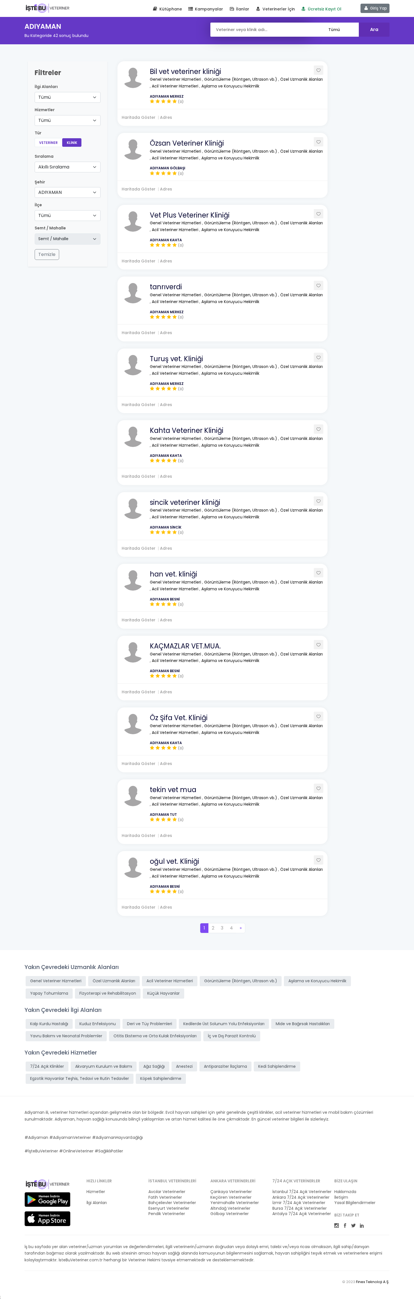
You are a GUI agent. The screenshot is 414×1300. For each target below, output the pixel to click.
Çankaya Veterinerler (231, 1191)
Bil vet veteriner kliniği (185, 71)
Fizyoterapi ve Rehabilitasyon (107, 993)
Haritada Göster (138, 117)
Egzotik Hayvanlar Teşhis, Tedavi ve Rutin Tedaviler (79, 1078)
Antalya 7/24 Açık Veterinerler (300, 1213)
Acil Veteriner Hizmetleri (175, 86)
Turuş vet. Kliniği (176, 358)
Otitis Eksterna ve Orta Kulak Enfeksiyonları (155, 1036)
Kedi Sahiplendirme (277, 1066)
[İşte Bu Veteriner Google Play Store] (47, 1199)
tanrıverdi (166, 286)
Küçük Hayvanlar (163, 993)
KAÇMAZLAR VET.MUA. (185, 646)
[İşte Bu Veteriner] (47, 1185)
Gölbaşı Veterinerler (229, 1213)
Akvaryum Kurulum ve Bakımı (103, 1066)
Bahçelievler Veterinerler (172, 1202)
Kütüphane (170, 9)
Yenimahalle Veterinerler (234, 1202)
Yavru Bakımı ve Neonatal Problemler (66, 1036)
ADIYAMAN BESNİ (165, 599)
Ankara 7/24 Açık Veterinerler (300, 1197)
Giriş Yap (378, 8)
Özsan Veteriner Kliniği (187, 143)
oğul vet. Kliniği (174, 861)
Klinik (72, 142)
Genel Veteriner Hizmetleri (176, 79)
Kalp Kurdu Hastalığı (49, 1024)
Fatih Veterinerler (165, 1197)
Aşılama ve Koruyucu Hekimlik (230, 86)
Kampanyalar (208, 9)
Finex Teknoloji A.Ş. (372, 1281)
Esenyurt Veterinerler (168, 1208)
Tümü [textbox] (44, 97)
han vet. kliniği (173, 574)
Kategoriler (97, 1197)
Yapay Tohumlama (49, 993)
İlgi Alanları (46, 86)
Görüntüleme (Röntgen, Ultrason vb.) (241, 79)
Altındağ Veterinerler (230, 1208)
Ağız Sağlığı (154, 1066)
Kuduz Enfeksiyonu (97, 1024)
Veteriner (48, 142)
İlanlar (242, 9)
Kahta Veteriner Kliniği (186, 430)
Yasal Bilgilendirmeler (354, 1202)
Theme (47, 8)
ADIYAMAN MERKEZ (167, 96)
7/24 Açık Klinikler (47, 1066)
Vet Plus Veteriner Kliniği (190, 215)
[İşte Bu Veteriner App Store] (47, 1218)
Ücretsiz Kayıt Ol (324, 9)
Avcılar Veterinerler (166, 1191)
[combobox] (68, 97)
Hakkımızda (345, 1191)
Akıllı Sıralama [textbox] (53, 167)
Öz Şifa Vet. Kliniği (179, 717)
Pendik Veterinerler (166, 1213)
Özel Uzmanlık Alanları (301, 79)
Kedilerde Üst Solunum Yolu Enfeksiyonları (223, 1024)
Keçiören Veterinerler (230, 1197)
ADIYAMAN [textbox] (50, 192)
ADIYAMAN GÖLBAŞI (167, 168)
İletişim (341, 1197)
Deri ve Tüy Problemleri (149, 1024)
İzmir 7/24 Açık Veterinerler (298, 1202)
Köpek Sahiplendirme (160, 1078)
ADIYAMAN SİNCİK (165, 527)
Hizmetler (95, 1191)
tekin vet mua (173, 789)
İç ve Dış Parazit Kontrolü (232, 1036)
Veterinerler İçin (278, 9)
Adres (166, 117)
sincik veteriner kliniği (185, 502)
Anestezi (184, 1066)
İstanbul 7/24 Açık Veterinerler (300, 1191)
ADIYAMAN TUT (163, 814)
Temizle (46, 254)
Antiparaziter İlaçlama (225, 1066)
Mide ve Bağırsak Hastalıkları (303, 1024)
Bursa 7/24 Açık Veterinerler (299, 1208)
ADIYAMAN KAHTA (166, 240)
